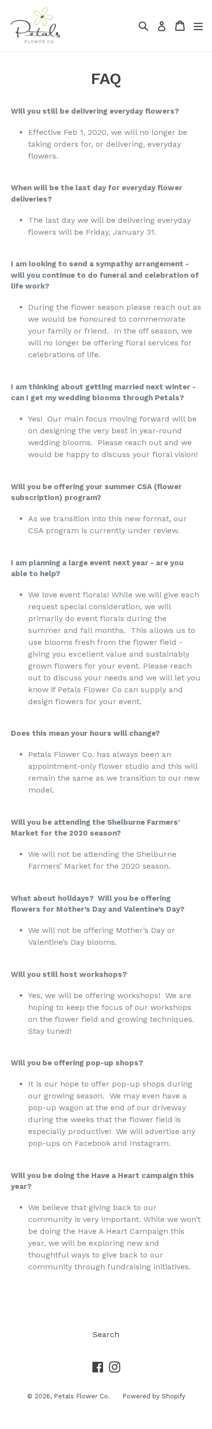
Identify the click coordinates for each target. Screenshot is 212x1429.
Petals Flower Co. (82, 1396)
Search (106, 1334)
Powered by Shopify (153, 1396)
